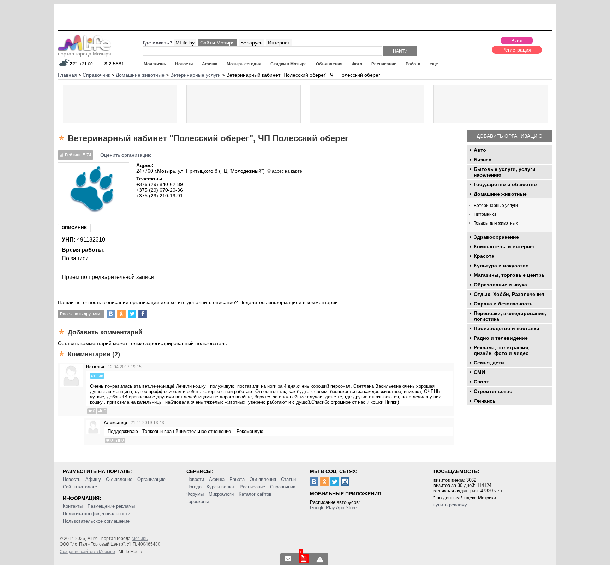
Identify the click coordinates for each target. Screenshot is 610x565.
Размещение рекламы (111, 506)
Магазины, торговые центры (510, 275)
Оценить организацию (126, 155)
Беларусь (251, 43)
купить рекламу (450, 504)
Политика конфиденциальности (96, 513)
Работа (413, 63)
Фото (357, 63)
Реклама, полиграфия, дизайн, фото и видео (502, 350)
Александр (115, 422)
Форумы (195, 494)
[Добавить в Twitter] (132, 314)
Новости (184, 63)
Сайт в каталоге (80, 486)
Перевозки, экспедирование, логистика (510, 316)
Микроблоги (221, 494)
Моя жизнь (155, 63)
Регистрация (516, 50)
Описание (74, 227)
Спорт (481, 382)
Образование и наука (500, 284)
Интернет (279, 43)
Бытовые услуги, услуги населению (505, 172)
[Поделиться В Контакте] (111, 314)
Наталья (95, 366)
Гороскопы (197, 501)
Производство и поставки (506, 328)
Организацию (151, 479)
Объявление (119, 479)
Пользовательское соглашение (96, 521)
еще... (435, 63)
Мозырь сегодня (244, 63)
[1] (304, 558)
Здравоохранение (496, 237)
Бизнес (482, 159)
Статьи (288, 479)
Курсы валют (221, 486)
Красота (484, 256)
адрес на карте (287, 171)
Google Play (322, 507)
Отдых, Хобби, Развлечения (509, 294)
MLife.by (185, 43)
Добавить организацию (509, 136)
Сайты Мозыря (217, 43)
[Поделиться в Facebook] (142, 314)
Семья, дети (489, 362)
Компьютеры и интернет (504, 246)
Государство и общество (505, 184)
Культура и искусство (501, 265)
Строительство (493, 391)
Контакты (73, 506)
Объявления (329, 63)
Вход (516, 40)
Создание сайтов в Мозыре (87, 551)
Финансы (485, 401)
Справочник (282, 486)
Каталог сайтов (255, 494)
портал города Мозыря (84, 53)
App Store (346, 507)
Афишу (93, 479)
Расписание (383, 63)
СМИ (479, 372)
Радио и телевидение (501, 338)
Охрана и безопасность (503, 304)
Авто (480, 150)
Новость (71, 479)
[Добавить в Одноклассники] (121, 314)
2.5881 (114, 63)
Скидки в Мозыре (288, 63)
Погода (194, 486)
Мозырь (140, 538)
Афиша (209, 63)
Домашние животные (500, 194)
